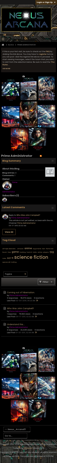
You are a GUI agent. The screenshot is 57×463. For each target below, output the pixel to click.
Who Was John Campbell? (28, 215)
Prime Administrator (26, 223)
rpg (52, 252)
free (9, 252)
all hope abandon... (9, 249)
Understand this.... (16, 324)
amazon (20, 249)
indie (35, 252)
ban (43, 249)
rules (4, 258)
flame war (49, 249)
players (46, 252)
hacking (23, 252)
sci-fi (10, 258)
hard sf (29, 252)
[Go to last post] (37, 300)
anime (28, 248)
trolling (14, 262)
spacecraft (6, 262)
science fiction (31, 257)
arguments (37, 249)
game (15, 252)
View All (9, 232)
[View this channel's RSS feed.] (41, 156)
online (40, 252)
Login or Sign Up (45, 2)
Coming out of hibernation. (21, 292)
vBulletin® (28, 448)
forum (4, 252)
